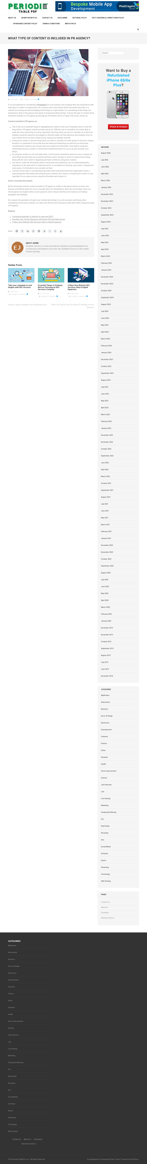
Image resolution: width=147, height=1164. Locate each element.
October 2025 (106, 208)
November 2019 (107, 635)
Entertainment (106, 730)
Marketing (104, 805)
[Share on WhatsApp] (33, 231)
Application (105, 695)
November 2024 (107, 284)
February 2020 (106, 614)
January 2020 (106, 621)
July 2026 (104, 160)
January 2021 (106, 538)
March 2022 (105, 476)
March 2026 (105, 180)
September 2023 (107, 373)
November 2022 (107, 442)
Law (102, 792)
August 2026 (106, 153)
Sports (103, 860)
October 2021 (106, 483)
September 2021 (107, 490)
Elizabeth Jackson (29, 99)
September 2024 (107, 297)
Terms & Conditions (51, 24)
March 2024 (105, 339)
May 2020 (104, 593)
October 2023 (106, 366)
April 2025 (105, 249)
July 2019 (104, 662)
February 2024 (106, 346)
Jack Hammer (106, 785)
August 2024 (106, 304)
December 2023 (107, 359)
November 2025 (107, 201)
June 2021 (105, 511)
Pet (102, 819)
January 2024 (106, 353)
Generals (104, 757)
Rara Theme (115, 1159)
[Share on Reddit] (44, 231)
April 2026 (105, 174)
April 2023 (105, 408)
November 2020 (107, 552)
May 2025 (104, 242)
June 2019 (105, 669)
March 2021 (105, 525)
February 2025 (106, 263)
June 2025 (105, 236)
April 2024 (105, 332)
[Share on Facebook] (17, 231)
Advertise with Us (29, 18)
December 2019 (107, 628)
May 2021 (104, 518)
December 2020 (107, 545)
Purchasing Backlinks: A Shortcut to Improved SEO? (32, 217)
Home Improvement (108, 771)
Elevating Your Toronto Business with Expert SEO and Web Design (38, 219)
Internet (104, 778)
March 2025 (105, 256)
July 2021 (104, 504)
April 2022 (105, 470)
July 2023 (104, 387)
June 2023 (105, 394)
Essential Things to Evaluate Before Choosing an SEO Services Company (50, 287)
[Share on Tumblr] (50, 231)
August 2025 (106, 222)
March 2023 (105, 414)
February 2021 (106, 531)
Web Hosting (106, 881)
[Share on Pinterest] (39, 231)
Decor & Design (107, 716)
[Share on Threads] (55, 231)
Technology (105, 874)
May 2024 (104, 325)
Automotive (105, 702)
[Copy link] (61, 231)
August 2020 (106, 573)
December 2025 (107, 194)
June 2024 (105, 318)
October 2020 (106, 559)
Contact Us (47, 18)
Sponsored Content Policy (25, 24)
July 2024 (104, 311)
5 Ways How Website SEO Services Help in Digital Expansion (36, 222)
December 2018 (107, 676)
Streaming (105, 867)
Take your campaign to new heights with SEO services (20, 286)
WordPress (134, 1159)
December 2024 (107, 277)
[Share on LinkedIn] (28, 231)
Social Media (106, 847)
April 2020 (105, 600)
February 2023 (106, 421)
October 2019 (106, 642)
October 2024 (106, 291)
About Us (12, 18)
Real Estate (105, 826)
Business (104, 709)
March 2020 (105, 607)
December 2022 (107, 435)
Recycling (104, 833)
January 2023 (106, 428)
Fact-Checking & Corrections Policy (108, 18)
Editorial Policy (79, 18)
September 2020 (107, 566)
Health (103, 764)
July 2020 (104, 580)
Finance (104, 743)
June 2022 (105, 463)
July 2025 (104, 229)
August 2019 (106, 655)
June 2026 (105, 167)
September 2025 (107, 215)
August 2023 (106, 380)
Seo (102, 840)
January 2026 (106, 187)
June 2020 (105, 586)
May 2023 (104, 401)
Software (104, 853)
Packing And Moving (108, 812)
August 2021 (106, 497)
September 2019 (107, 648)
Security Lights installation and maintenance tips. (27, 305)
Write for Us (70, 24)
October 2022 (106, 449)
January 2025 (106, 270)
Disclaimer (62, 18)
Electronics (105, 723)
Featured (104, 737)
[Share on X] (22, 231)
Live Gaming (105, 798)
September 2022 (107, 456)
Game (103, 750)
